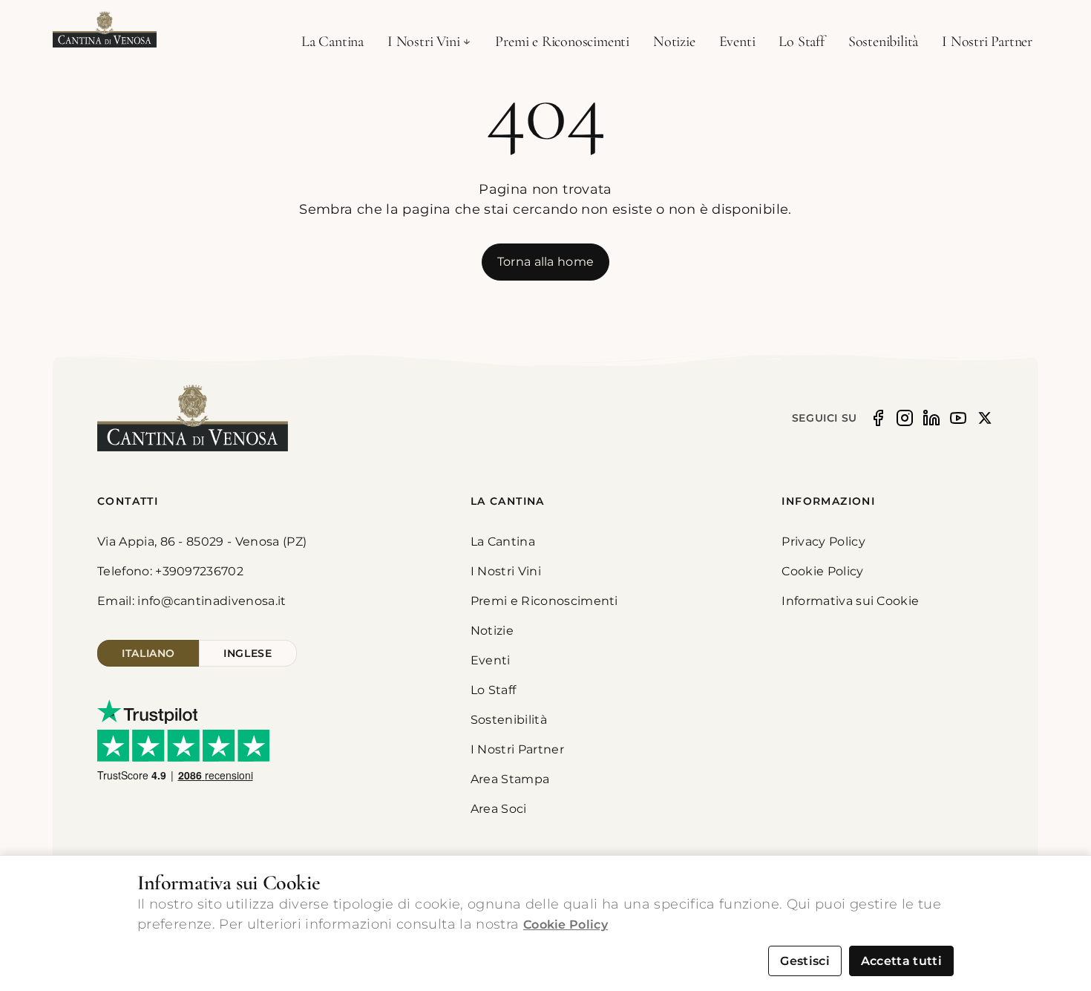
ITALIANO (148, 653)
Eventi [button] (737, 41)
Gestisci (805, 961)
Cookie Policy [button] (822, 571)
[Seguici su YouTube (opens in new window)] (958, 418)
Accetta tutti (901, 961)
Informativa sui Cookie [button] (850, 601)
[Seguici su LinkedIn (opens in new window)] (931, 418)
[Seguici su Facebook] (878, 418)
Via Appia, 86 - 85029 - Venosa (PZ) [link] (202, 541)
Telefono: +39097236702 (170, 571)
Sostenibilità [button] (883, 41)
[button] (105, 30)
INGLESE (247, 653)
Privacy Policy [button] (823, 541)
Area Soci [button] (499, 809)
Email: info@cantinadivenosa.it (191, 601)
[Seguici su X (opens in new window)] (985, 418)
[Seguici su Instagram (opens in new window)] (905, 418)
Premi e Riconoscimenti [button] (562, 41)
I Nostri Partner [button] (987, 41)
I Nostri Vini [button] (423, 41)
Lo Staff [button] (801, 41)
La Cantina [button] (332, 41)
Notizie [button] (674, 41)
